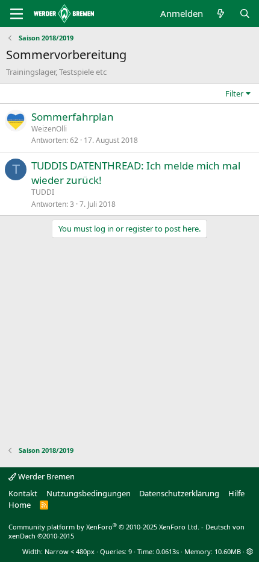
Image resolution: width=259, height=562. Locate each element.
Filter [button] (234, 93)
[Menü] (16, 14)
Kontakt (22, 493)
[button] (249, 551)
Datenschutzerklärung (179, 493)
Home (19, 504)
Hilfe (236, 493)
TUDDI (42, 192)
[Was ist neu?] (220, 13)
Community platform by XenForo (103, 526)
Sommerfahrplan (72, 117)
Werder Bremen (45, 476)
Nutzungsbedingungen (88, 493)
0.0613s (167, 551)
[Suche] (245, 13)
